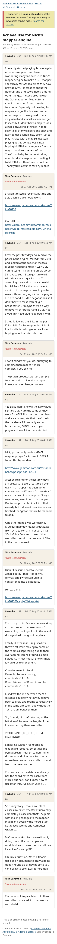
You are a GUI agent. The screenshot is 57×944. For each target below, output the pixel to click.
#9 (50, 889)
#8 (6, 799)
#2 (6, 248)
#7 (6, 616)
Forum (38, 3)
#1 (50, 186)
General (21, 7)
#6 (50, 563)
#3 (50, 354)
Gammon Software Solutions (18, 3)
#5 (6, 445)
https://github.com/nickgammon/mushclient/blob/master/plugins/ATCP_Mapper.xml (28, 228)
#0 (6, 61)
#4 (6, 399)
